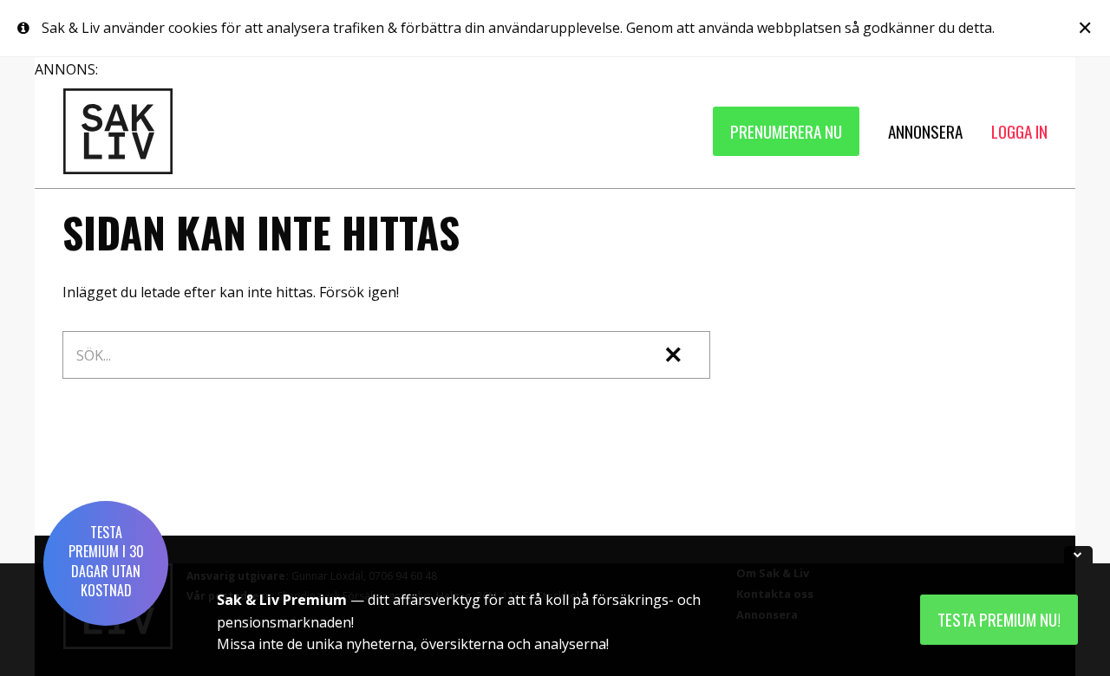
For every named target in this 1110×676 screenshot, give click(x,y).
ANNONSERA (925, 131)
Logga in (1019, 131)
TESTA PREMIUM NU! (999, 619)
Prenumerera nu (786, 131)
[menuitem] (786, 131)
